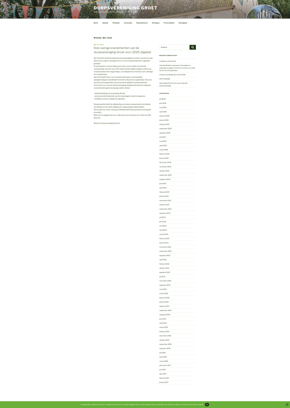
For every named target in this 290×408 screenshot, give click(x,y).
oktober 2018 (164, 340)
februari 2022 (164, 264)
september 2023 (165, 209)
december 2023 (165, 200)
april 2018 (163, 357)
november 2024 (165, 167)
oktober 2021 (164, 268)
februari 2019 (164, 331)
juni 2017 (162, 369)
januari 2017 (163, 382)
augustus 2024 (164, 179)
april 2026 (163, 112)
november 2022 (165, 247)
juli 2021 (162, 277)
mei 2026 (162, 107)
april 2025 (163, 145)
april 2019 (163, 323)
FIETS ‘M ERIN (164, 79)
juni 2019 (162, 319)
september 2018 (165, 344)
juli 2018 (162, 353)
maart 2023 (163, 234)
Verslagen (156, 23)
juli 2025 (162, 137)
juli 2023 (162, 217)
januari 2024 (164, 196)
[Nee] (287, 404)
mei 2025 (162, 141)
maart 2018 (163, 361)
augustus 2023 (164, 213)
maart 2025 (163, 150)
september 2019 (165, 310)
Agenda (105, 23)
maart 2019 (163, 327)
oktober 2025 (164, 124)
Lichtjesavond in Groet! (167, 61)
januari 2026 (164, 120)
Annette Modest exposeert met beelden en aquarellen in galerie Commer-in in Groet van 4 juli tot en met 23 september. (177, 67)
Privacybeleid (169, 23)
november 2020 (165, 281)
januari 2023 (164, 243)
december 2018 (165, 336)
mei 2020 (163, 289)
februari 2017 (164, 378)
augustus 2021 (164, 272)
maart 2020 (163, 293)
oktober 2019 (164, 306)
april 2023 (163, 230)
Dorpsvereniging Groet (125, 7)
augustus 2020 (164, 285)
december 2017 (165, 365)
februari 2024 (164, 192)
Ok (207, 404)
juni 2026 (162, 103)
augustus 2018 (164, 348)
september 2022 (165, 251)
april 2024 (163, 188)
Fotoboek (116, 23)
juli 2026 (162, 99)
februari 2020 (164, 298)
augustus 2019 (164, 314)
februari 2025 (164, 154)
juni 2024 (162, 183)
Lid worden (128, 23)
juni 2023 (162, 222)
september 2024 (165, 175)
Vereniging (183, 23)
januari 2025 (164, 158)
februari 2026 (164, 116)
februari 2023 (164, 238)
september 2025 (165, 128)
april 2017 (163, 374)
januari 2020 (164, 302)
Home (96, 23)
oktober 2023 (164, 205)
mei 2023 (162, 226)
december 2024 (165, 162)
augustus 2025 (164, 133)
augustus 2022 (164, 255)
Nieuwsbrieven (142, 23)
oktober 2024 (164, 171)
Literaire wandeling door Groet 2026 (172, 75)
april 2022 (163, 260)
